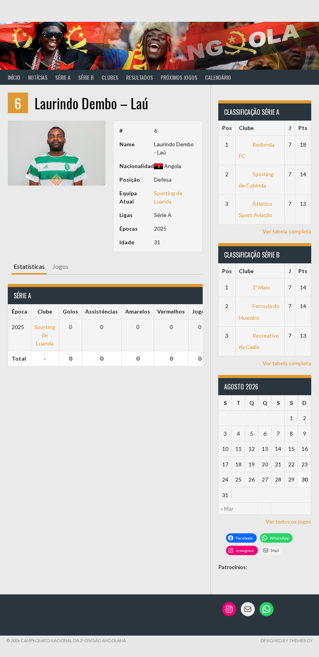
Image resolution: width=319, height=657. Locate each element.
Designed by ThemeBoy (287, 640)
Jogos (60, 266)
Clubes (110, 77)
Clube (246, 127)
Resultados (139, 77)
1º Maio (261, 287)
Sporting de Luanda (44, 335)
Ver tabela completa (287, 231)
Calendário (218, 77)
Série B (86, 77)
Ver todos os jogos (288, 521)
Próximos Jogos (179, 77)
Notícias (37, 77)
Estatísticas (29, 266)
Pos (227, 127)
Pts (302, 127)
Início (14, 77)
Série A (62, 77)
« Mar (227, 508)
